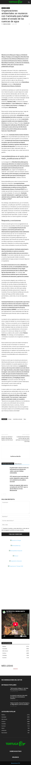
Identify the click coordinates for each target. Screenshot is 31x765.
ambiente (7, 5)
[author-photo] (15, 454)
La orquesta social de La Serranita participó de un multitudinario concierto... (18, 697)
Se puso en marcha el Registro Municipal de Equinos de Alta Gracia (7, 438)
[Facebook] (3, 27)
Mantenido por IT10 (15, 763)
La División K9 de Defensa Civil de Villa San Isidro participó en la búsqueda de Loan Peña (22, 439)
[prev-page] (2, 494)
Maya (25, 419)
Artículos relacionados (7, 463)
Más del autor (18, 463)
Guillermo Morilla (6, 24)
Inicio (3, 5)
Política (8, 8)
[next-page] (5, 494)
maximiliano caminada (17, 419)
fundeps (9, 419)
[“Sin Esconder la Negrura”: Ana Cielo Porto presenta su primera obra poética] (5, 690)
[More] (13, 27)
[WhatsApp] (9, 27)
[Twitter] (6, 27)
